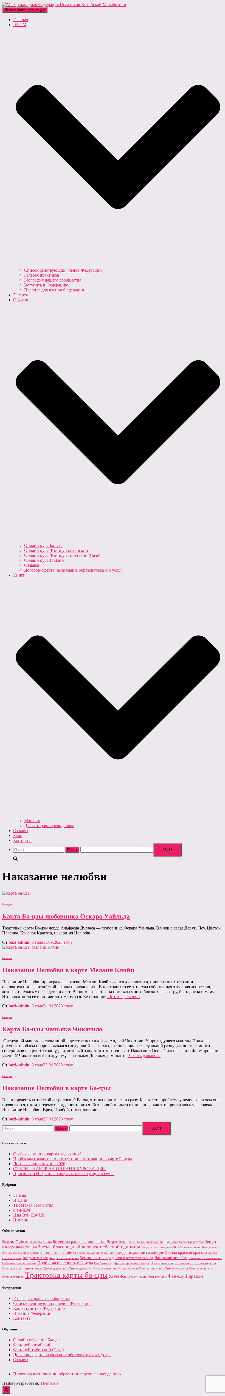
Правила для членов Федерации (54, 290)
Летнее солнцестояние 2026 (39, 1163)
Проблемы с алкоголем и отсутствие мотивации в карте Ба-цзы (72, 1158)
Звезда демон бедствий (23, 1252)
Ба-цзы (7, 904)
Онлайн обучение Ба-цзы (36, 1340)
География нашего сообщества (52, 280)
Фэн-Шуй (22, 1210)
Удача (114, 1276)
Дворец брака (116, 1242)
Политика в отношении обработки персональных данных (67, 1374)
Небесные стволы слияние (19, 1263)
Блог (17, 835)
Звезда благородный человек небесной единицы (89, 1246)
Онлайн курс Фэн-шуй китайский (56, 550)
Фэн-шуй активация (133, 1277)
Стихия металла (127, 1268)
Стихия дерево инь (55, 1268)
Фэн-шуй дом (157, 1276)
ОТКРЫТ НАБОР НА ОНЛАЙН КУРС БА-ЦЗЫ (59, 1168)
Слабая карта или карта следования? (47, 1153)
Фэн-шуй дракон (185, 1276)
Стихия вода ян (12, 1268)
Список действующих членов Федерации (63, 270)
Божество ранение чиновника (79, 1241)
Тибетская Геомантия (33, 1205)
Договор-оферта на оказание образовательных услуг (73, 570)
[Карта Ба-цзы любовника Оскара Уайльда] (16, 893)
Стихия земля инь (104, 1268)
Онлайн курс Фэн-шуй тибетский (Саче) (62, 555)
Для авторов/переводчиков (49, 825)
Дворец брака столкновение (144, 1241)
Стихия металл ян (176, 1268)
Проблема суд (103, 1263)
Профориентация (162, 1263)
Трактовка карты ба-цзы (66, 1275)
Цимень (20, 1220)
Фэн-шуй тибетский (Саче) (38, 1349)
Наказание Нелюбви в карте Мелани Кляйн (68, 970)
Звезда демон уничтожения (95, 1252)
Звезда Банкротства (191, 1241)
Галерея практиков (41, 275)
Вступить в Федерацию (46, 285)
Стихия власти (184, 1263)
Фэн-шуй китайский (32, 1344)
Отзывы (31, 565)
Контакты (22, 840)
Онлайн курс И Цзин (44, 560)
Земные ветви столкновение (134, 1258)
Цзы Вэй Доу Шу (29, 1215)
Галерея (20, 295)
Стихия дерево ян (80, 1268)
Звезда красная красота (186, 1252)
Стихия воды (33, 1268)
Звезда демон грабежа (58, 1253)
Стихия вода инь (205, 1263)
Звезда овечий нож (35, 1258)
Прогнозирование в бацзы (132, 1263)
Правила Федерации (32, 1313)
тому (52, 942)
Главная (20, 19)
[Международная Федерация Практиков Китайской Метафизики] (64, 4)
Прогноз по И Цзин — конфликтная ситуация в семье (63, 1173)
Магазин (32, 820)
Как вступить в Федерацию (39, 1308)
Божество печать (40, 1241)
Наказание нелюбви (170, 1258)
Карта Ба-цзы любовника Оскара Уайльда (66, 916)
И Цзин (20, 1200)
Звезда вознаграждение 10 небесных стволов (170, 1247)
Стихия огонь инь (201, 1268)
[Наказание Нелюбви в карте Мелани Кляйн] (31, 947)
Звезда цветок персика (64, 1258)
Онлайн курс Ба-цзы (43, 545)
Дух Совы (171, 1241)
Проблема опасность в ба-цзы (65, 1262)
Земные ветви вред (97, 1257)
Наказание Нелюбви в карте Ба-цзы (56, 1088)
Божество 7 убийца (15, 1242)
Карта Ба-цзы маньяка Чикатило (52, 1029)
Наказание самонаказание (205, 1258)
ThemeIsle (49, 1383)
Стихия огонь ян (13, 1276)
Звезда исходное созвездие (139, 1252)
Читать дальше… (123, 996)
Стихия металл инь (151, 1268)
